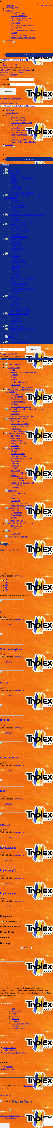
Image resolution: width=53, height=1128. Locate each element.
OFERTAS (29, 55)
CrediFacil (16, 1014)
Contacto (9, 40)
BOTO (4, 791)
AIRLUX (5, 824)
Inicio (2, 550)
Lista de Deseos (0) (8, 103)
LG (2, 611)
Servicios (9, 10)
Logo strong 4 (8, 893)
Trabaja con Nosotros (21, 1023)
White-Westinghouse (11, 649)
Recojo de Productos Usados (23, 37)
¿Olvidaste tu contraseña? (11, 99)
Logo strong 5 (8, 870)
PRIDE (4, 682)
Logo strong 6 (8, 847)
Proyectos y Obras (19, 35)
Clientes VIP (16, 28)
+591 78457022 (23, 70)
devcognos (19, 576)
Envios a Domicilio (20, 1028)
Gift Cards (15, 23)
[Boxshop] (26, 948)
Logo (9, 550)
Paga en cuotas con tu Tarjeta (23, 30)
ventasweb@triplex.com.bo (12, 72)
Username (4, 79)
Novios (14, 32)
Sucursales (10, 6)
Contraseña (5, 84)
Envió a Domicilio (19, 20)
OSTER (4, 720)
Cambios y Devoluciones (21, 18)
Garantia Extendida (19, 15)
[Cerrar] (5, 1125)
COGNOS (29, 1085)
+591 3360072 (6, 70)
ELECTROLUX (9, 757)
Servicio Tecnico (18, 13)
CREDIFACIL (11, 8)
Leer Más (8, 624)
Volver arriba (5, 1095)
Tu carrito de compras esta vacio (14, 67)
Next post (49, 5)
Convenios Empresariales (22, 25)
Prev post (41, 5)
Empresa (15, 1026)
